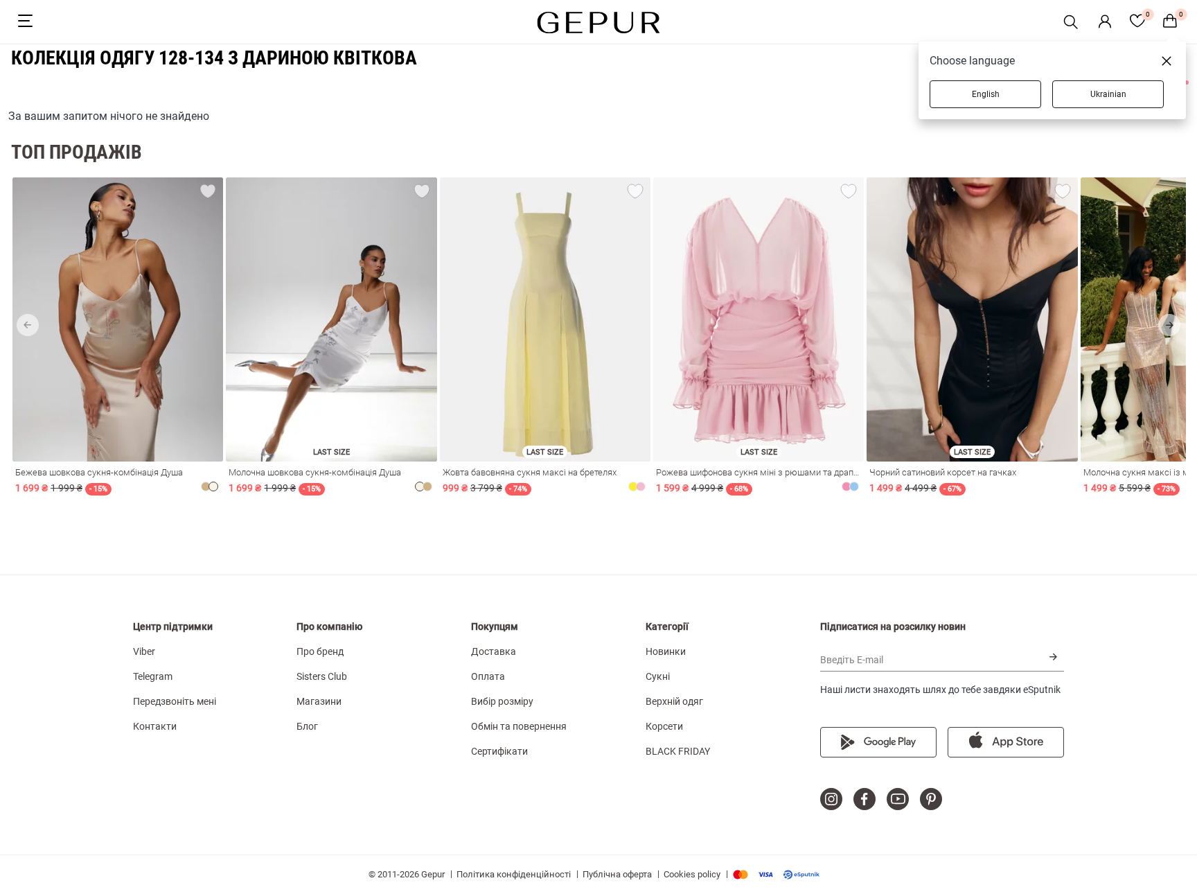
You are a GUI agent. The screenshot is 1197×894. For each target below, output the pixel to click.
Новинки (666, 651)
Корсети (664, 726)
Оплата (488, 676)
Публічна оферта (617, 874)
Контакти (155, 726)
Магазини (319, 701)
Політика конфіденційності (513, 874)
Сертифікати (499, 751)
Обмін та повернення (519, 726)
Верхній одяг (674, 701)
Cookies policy (692, 874)
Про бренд (320, 651)
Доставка (493, 651)
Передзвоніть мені (174, 701)
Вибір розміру (502, 701)
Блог (307, 726)
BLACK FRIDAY (678, 751)
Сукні (658, 676)
